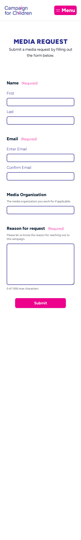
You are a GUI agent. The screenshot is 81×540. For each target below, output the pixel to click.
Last (10, 111)
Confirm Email (19, 167)
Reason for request (35, 228)
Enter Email (17, 149)
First (10, 93)
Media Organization (26, 194)
